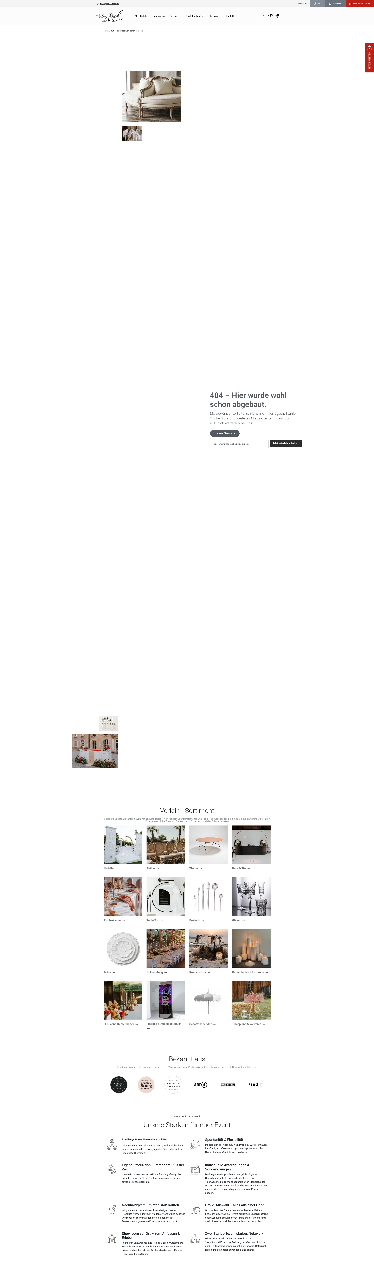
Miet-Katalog (141, 16)
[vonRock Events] (110, 16)
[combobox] (239, 444)
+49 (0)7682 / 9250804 (109, 3)
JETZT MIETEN (369, 61)
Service (174, 16)
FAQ (319, 3)
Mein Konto (337, 3)
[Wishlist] (269, 16)
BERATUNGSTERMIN (361, 3)
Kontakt (230, 16)
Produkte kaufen (194, 16)
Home (106, 31)
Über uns (213, 16)
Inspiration (159, 16)
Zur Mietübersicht (224, 433)
